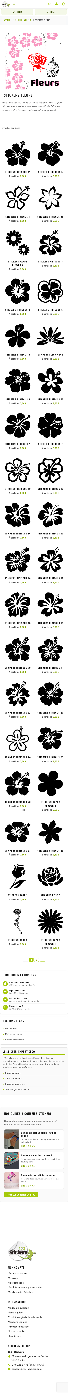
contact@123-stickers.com (27, 1368)
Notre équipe (15, 1312)
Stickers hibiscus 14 (18, 533)
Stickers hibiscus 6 (50, 309)
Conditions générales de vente (25, 1317)
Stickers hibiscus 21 (50, 667)
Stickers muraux (13, 1073)
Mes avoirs (14, 1278)
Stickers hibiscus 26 (18, 802)
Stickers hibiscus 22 (18, 712)
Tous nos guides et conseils (18, 1089)
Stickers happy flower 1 (50, 941)
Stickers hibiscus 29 (50, 850)
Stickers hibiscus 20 (18, 667)
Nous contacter (16, 1331)
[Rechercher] (49, 4)
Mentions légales (17, 1321)
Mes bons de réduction (21, 1292)
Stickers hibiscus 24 (18, 757)
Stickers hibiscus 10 (50, 399)
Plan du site (14, 1335)
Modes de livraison (18, 1307)
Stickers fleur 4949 (50, 354)
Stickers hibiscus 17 (50, 578)
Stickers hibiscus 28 (50, 216)
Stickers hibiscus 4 (17, 309)
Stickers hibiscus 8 (17, 354)
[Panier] (63, 4)
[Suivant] (42, 960)
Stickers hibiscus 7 (50, 444)
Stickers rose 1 (18, 895)
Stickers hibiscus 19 (50, 623)
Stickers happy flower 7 (17, 263)
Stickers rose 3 (50, 895)
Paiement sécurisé (18, 1326)
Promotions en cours (14, 1039)
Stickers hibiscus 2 (17, 444)
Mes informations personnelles (25, 1287)
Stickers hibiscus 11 (18, 172)
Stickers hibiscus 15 (50, 533)
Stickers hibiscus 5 (50, 172)
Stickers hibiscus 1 (17, 216)
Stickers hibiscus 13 (50, 488)
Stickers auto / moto (15, 1084)
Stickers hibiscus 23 (50, 712)
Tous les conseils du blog (21, 1194)
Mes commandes (17, 1273)
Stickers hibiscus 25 (50, 757)
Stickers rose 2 (18, 940)
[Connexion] (56, 4)
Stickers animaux (13, 1078)
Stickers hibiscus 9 (17, 399)
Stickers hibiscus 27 (18, 850)
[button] (28, 145)
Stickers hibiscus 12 (18, 488)
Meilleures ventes (13, 1034)
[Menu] (14, 4)
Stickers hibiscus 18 (18, 623)
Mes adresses (16, 1282)
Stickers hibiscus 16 (18, 578)
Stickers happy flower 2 (50, 803)
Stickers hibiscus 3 (50, 261)
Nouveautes (11, 1028)
